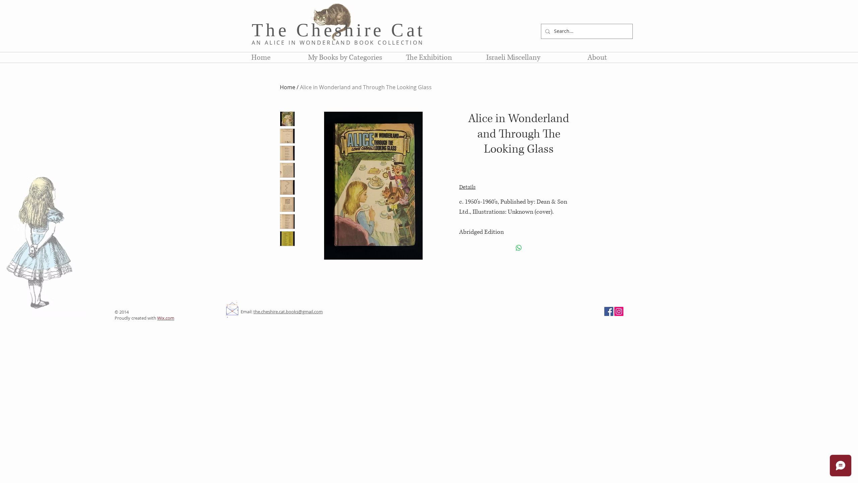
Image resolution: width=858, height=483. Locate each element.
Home (287, 87)
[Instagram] (618, 311)
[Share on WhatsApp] (519, 248)
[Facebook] (608, 311)
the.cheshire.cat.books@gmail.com (288, 312)
